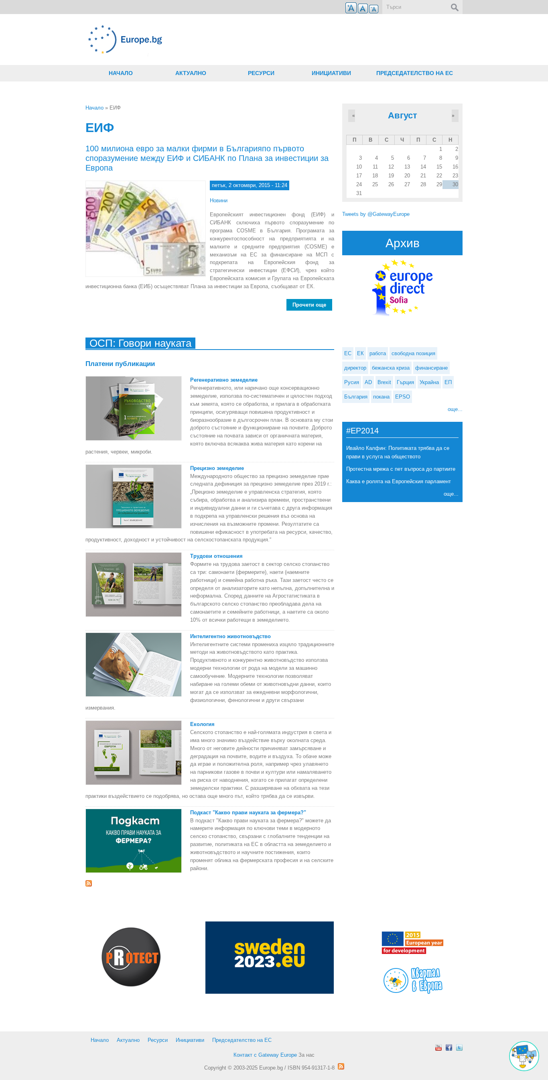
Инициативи (331, 73)
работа (377, 353)
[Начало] (209, 39)
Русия (351, 382)
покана (381, 397)
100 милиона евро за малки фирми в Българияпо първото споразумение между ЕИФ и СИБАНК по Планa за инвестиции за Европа (207, 158)
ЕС (347, 353)
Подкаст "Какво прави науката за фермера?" (248, 812)
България (355, 397)
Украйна (429, 382)
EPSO (402, 397)
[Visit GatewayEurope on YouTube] (438, 1047)
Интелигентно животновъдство (230, 636)
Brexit (384, 382)
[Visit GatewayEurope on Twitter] (459, 1047)
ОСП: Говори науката (140, 343)
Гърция (405, 382)
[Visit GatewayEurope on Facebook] (449, 1047)
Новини (218, 200)
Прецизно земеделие (217, 468)
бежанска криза (391, 368)
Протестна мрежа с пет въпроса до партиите (400, 469)
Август (402, 115)
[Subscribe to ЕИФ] (209, 883)
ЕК (360, 353)
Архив (403, 243)
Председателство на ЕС (414, 73)
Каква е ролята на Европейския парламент (398, 481)
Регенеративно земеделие (224, 380)
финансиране (431, 368)
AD (368, 382)
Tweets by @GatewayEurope (376, 214)
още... (455, 409)
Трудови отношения (216, 556)
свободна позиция (413, 353)
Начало (121, 73)
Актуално (190, 73)
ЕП (448, 382)
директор (355, 368)
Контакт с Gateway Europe (265, 1055)
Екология (202, 724)
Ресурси (261, 73)
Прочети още (312, 306)
